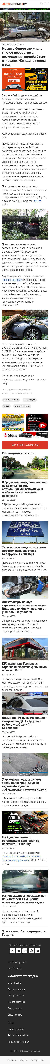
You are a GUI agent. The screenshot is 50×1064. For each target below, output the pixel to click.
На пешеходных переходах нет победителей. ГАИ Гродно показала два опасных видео (24, 899)
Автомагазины (16, 989)
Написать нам (16, 1029)
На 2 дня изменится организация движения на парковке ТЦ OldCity (20, 841)
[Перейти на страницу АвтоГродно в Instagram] (12, 950)
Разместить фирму (19, 1041)
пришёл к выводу (12, 279)
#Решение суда (11, 400)
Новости (11, 1060)
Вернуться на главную (25, 445)
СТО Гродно (14, 982)
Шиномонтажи (16, 1001)
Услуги (23, 1060)
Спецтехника (15, 1014)
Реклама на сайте (18, 1035)
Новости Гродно (17, 962)
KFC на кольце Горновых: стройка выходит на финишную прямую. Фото (24, 667)
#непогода (29, 400)
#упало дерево (22, 406)
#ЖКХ (6, 406)
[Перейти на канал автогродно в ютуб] (37, 950)
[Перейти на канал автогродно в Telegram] (18, 950)
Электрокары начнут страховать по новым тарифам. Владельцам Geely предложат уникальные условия (24, 607)
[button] (41, 4)
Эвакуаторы (15, 1008)
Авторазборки (16, 995)
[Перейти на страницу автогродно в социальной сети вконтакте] (25, 950)
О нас (11, 1022)
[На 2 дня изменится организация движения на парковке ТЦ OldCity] (25, 822)
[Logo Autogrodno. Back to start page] (14, 3)
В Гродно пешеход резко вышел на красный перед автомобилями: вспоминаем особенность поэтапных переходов (24, 489)
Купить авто (15, 968)
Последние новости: (18, 453)
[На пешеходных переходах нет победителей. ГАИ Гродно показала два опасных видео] (25, 880)
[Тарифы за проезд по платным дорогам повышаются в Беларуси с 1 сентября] (25, 532)
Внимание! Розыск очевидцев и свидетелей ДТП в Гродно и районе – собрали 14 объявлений (24, 723)
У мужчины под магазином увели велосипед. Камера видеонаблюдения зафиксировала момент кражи (24, 784)
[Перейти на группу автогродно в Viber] (31, 950)
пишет (37, 200)
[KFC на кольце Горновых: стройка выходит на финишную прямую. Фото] (25, 648)
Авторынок (37, 1060)
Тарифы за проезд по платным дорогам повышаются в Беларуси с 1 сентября (24, 551)
